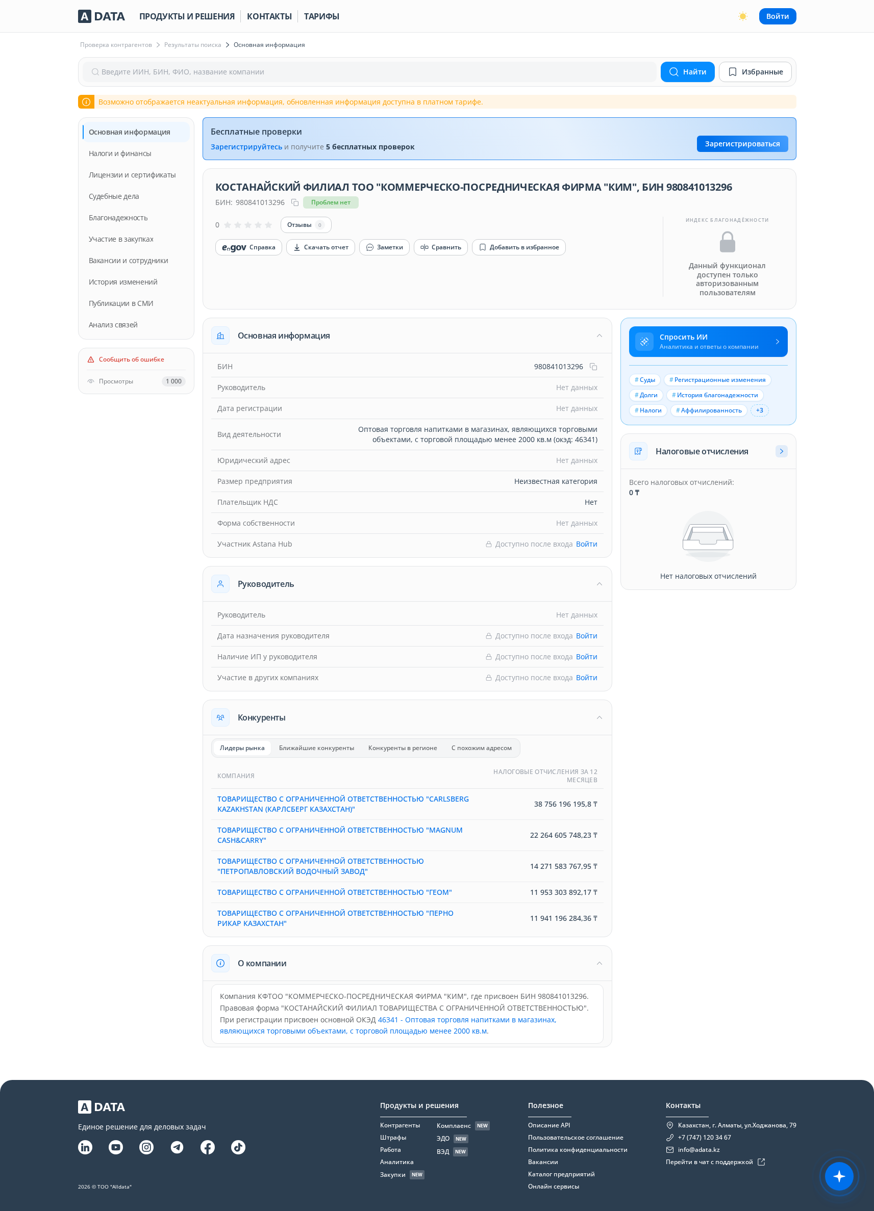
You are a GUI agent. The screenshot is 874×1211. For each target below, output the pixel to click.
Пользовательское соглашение (575, 1137)
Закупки (393, 1175)
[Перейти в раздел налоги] (782, 451)
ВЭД (443, 1152)
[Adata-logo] (101, 16)
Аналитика (397, 1162)
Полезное (545, 1105)
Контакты (269, 16)
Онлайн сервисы (553, 1186)
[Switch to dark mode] (743, 16)
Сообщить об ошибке (131, 359)
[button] (407, 335)
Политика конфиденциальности (578, 1150)
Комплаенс (454, 1126)
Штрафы (393, 1137)
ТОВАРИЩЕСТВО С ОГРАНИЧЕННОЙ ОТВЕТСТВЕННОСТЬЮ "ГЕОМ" (334, 892)
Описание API (549, 1125)
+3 (759, 410)
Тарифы (322, 16)
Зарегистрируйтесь (246, 146)
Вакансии (543, 1162)
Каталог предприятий (561, 1174)
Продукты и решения (187, 16)
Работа (390, 1150)
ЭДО (443, 1139)
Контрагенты (400, 1125)
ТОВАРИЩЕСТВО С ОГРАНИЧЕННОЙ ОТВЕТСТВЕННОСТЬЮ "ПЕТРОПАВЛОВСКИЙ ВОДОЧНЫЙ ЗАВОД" (320, 866)
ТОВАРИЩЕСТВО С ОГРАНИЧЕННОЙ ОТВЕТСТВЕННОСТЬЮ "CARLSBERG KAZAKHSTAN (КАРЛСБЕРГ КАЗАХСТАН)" (343, 804)
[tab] (242, 748)
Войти (777, 16)
